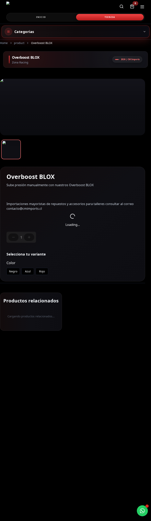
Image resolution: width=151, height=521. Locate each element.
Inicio (41, 17)
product (19, 43)
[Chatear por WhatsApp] (142, 510)
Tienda (110, 17)
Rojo (42, 271)
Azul (28, 271)
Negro (13, 271)
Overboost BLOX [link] (41, 43)
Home (4, 43)
